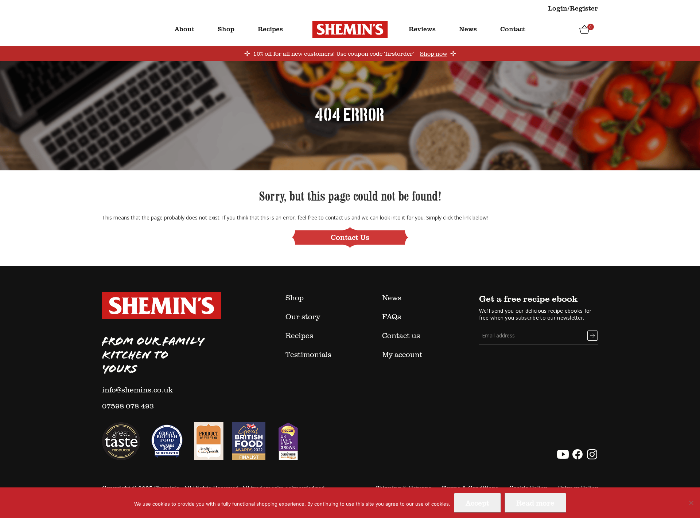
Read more (535, 503)
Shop (226, 28)
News (468, 28)
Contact (512, 28)
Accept (477, 503)
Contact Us (350, 237)
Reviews (422, 28)
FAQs (391, 316)
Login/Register (573, 8)
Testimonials (308, 354)
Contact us (401, 335)
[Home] (350, 28)
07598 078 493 (128, 405)
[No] (691, 502)
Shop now (433, 54)
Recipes (270, 28)
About (184, 28)
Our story (302, 316)
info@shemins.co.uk (137, 389)
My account (402, 354)
